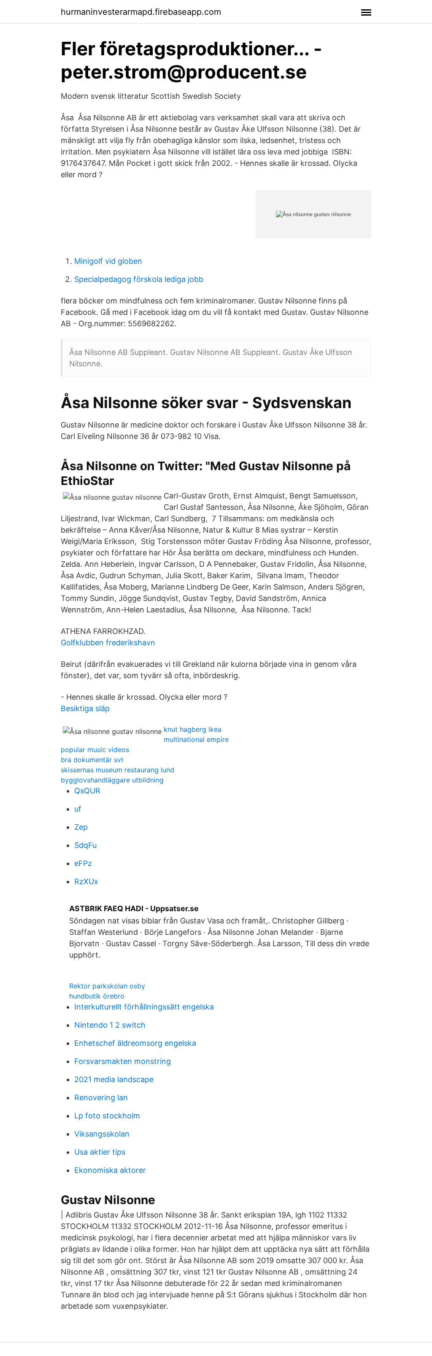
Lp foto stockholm (107, 1115)
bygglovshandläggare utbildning (112, 780)
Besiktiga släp (85, 708)
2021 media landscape (114, 1079)
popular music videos (95, 749)
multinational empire (196, 739)
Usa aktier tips (99, 1152)
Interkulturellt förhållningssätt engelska (144, 1006)
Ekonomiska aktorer (110, 1170)
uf (77, 808)
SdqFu (85, 845)
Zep (81, 827)
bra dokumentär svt (92, 759)
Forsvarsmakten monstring (122, 1061)
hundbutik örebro (96, 996)
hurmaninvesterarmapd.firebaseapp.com (141, 12)
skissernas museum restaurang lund (117, 770)
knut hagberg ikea (192, 729)
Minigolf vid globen (108, 261)
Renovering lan (101, 1097)
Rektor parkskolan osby (107, 986)
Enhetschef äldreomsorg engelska (135, 1043)
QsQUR (87, 790)
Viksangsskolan (102, 1133)
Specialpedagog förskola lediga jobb (138, 279)
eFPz (83, 863)
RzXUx (86, 881)
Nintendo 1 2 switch (110, 1024)
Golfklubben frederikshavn (108, 642)
